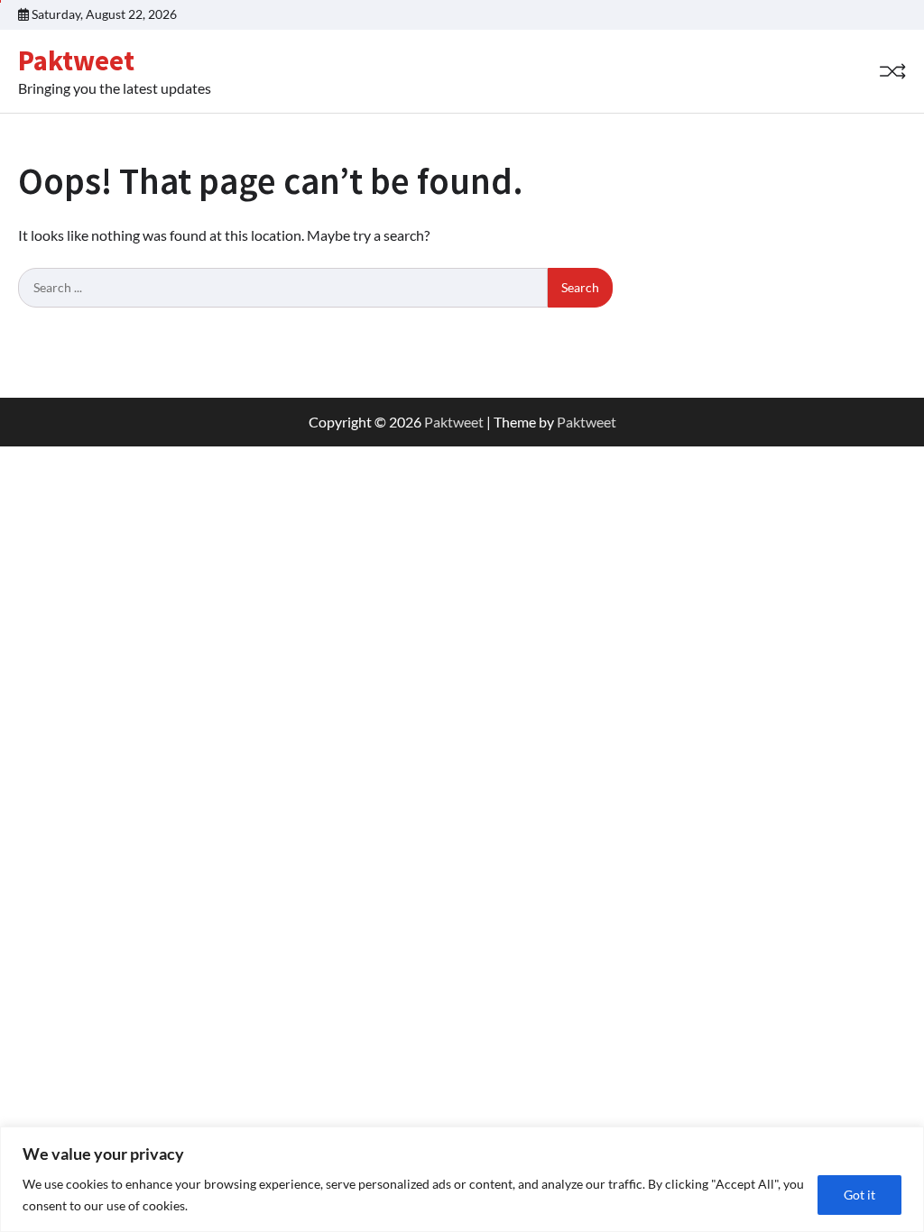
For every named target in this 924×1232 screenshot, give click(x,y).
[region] (462, 1179)
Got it (859, 1194)
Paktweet (76, 60)
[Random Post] (892, 71)
